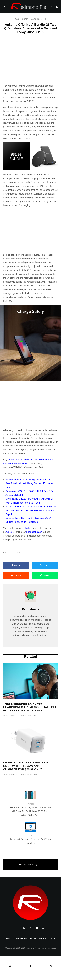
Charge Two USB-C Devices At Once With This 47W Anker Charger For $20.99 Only (26, 766)
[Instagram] (30, 928)
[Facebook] (18, 928)
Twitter (28, 528)
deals (19, 553)
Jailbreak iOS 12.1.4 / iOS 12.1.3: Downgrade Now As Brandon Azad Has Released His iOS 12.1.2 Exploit (31, 510)
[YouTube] (36, 928)
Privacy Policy (38, 939)
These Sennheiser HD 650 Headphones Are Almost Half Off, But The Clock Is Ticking (30, 707)
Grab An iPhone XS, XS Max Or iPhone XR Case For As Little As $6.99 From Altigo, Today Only (30, 809)
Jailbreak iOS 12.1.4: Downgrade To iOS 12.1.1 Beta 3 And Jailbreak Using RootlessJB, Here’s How (29, 483)
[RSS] (43, 928)
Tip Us (53, 939)
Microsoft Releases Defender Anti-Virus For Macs (30, 839)
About (9, 939)
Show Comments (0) (29, 865)
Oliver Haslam (10, 716)
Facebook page (34, 532)
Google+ (10, 532)
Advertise (21, 939)
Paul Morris (21, 19)
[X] (24, 928)
